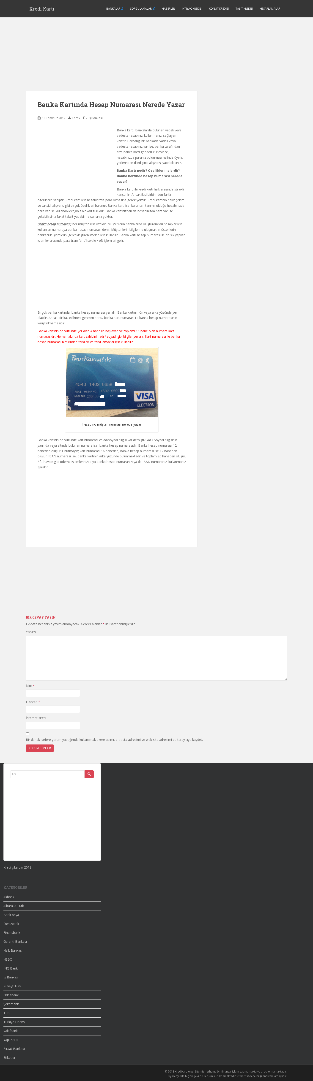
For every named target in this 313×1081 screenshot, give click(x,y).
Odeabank (11, 995)
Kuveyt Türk (12, 986)
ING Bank (10, 968)
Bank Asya (11, 915)
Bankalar (113, 9)
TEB (6, 1013)
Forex (76, 118)
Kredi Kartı (41, 9)
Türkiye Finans (14, 1022)
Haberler (168, 9)
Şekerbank (11, 1004)
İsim (30, 685)
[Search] (89, 774)
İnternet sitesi (36, 718)
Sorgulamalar (141, 9)
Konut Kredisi (219, 9)
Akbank (8, 897)
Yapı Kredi (10, 1040)
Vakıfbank (10, 1031)
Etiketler (9, 1057)
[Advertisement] (112, 59)
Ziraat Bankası (14, 1048)
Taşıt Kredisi (244, 9)
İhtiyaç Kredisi (192, 9)
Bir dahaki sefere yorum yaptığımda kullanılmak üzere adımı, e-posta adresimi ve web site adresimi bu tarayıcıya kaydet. (114, 739)
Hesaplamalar (270, 9)
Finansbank (11, 932)
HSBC (7, 959)
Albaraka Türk (13, 906)
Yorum (31, 632)
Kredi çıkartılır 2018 (17, 867)
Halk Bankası (12, 950)
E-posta (33, 702)
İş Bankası (95, 118)
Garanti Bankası (15, 941)
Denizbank (11, 923)
